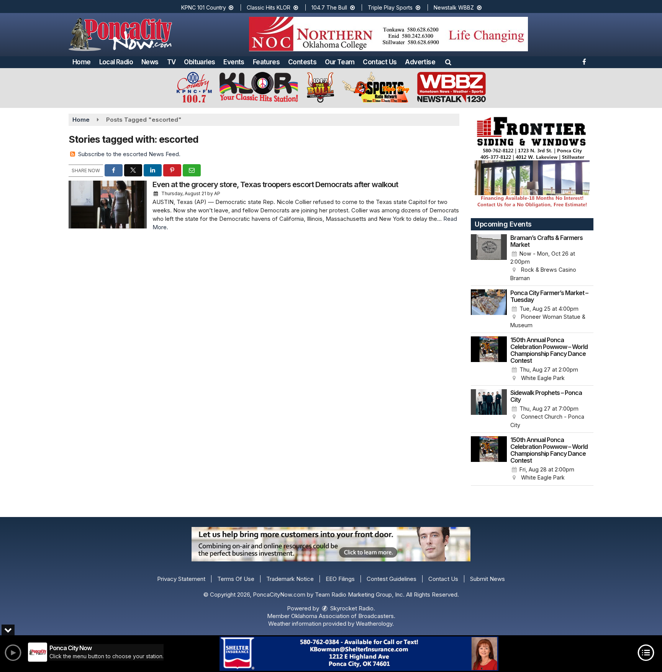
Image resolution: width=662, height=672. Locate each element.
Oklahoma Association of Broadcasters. (343, 616)
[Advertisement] (388, 34)
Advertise (420, 62)
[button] (448, 62)
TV (171, 62)
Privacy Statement (181, 578)
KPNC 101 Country (204, 7)
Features (266, 62)
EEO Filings (340, 578)
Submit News (487, 578)
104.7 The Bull (330, 7)
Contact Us (380, 62)
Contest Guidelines (391, 578)
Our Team (339, 62)
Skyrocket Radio (351, 608)
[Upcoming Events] (489, 258)
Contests (302, 62)
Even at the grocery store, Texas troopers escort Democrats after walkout (275, 184)
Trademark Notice (290, 578)
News (150, 62)
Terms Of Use (235, 578)
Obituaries (199, 62)
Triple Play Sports (391, 7)
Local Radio (116, 62)
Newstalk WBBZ (454, 7)
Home (81, 62)
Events (233, 62)
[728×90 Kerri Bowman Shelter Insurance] (359, 653)
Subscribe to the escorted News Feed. (129, 154)
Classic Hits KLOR (269, 7)
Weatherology (374, 623)
